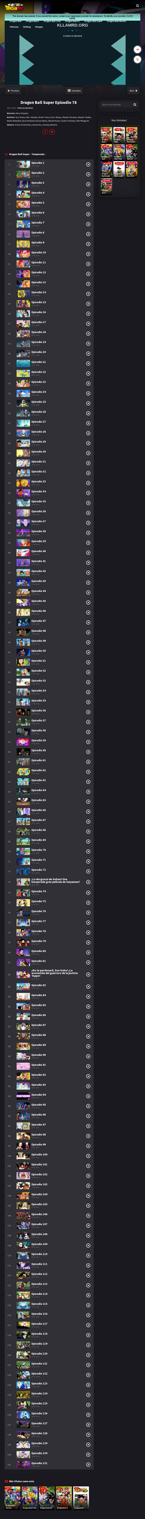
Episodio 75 (38, 901)
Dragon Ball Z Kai (52, 21)
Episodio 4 (37, 192)
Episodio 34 (38, 491)
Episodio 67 (38, 820)
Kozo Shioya (55, 117)
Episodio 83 (38, 985)
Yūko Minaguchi (82, 120)
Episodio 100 (39, 1154)
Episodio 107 (39, 1224)
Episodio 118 (39, 1333)
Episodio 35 (38, 501)
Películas (14, 26)
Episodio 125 (39, 1403)
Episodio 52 (38, 670)
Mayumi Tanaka (84, 117)
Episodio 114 (39, 1293)
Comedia (45, 124)
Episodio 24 (38, 391)
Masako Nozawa (69, 117)
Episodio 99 (38, 1144)
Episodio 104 (39, 1194)
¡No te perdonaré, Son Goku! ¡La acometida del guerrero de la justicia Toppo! (54, 973)
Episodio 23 (38, 381)
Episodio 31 (38, 461)
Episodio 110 (39, 1254)
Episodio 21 (38, 361)
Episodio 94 (38, 1094)
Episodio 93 (38, 1084)
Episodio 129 (39, 1443)
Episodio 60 (38, 750)
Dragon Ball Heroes (116, 21)
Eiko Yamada (31, 117)
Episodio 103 (39, 1184)
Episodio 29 (38, 441)
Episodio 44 (38, 591)
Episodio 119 (39, 1343)
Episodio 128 (39, 1433)
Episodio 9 (37, 242)
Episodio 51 (38, 660)
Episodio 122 (39, 1373)
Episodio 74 (38, 891)
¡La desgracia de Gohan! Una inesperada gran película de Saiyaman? (55, 880)
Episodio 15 (38, 302)
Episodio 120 (39, 1353)
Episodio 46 (38, 610)
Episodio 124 (39, 1393)
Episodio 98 (38, 1134)
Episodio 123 (39, 1383)
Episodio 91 (38, 1064)
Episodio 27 (38, 421)
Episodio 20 (38, 352)
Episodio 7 (37, 222)
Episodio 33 (38, 481)
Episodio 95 (38, 1104)
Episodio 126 (39, 1413)
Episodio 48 (38, 630)
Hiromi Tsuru (43, 117)
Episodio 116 (39, 1313)
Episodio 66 (38, 810)
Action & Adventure (23, 124)
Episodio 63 (38, 780)
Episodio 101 (39, 1164)
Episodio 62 (38, 770)
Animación (36, 124)
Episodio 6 (37, 212)
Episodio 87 (38, 1025)
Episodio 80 (38, 951)
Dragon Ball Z (32, 21)
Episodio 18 (38, 332)
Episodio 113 (39, 1283)
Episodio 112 (39, 1273)
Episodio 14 (38, 292)
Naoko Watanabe (14, 120)
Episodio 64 (38, 790)
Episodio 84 (38, 995)
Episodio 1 (37, 162)
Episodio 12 (38, 272)
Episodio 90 (38, 1054)
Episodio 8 (37, 232)
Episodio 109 (39, 1244)
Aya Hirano (20, 117)
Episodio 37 (38, 521)
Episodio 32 (38, 471)
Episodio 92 (38, 1074)
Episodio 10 (38, 252)
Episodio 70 (38, 849)
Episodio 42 (38, 571)
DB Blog (27, 26)
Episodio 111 (39, 1264)
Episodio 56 (38, 710)
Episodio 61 (38, 760)
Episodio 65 (38, 800)
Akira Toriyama (22, 113)
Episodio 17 (38, 322)
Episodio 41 (38, 561)
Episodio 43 (38, 581)
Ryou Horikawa (28, 120)
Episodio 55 (38, 700)
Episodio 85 (38, 1005)
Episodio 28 (38, 431)
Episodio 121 (39, 1363)
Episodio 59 (38, 740)
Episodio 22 (38, 371)
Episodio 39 (38, 541)
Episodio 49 (38, 640)
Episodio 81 (38, 961)
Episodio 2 (37, 172)
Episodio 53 (38, 680)
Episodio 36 (38, 511)
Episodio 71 (38, 859)
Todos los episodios (25, 108)
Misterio (53, 124)
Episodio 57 (38, 720)
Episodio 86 (38, 1015)
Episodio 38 (38, 531)
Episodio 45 (38, 600)
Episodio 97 (38, 1124)
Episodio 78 (38, 931)
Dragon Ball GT (72, 21)
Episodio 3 (37, 182)
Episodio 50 (38, 650)
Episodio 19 (38, 342)
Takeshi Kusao (54, 120)
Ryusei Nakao (41, 120)
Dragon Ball (15, 21)
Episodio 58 (38, 730)
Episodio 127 (39, 1423)
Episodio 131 (39, 1463)
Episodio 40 (38, 551)
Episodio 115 (39, 1303)
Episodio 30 (38, 451)
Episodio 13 (38, 282)
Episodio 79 (38, 941)
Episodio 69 (38, 839)
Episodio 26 (38, 411)
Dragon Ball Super (93, 21)
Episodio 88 (38, 1034)
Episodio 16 (38, 312)
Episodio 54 (38, 690)
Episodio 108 (39, 1234)
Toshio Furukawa (68, 120)
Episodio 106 (39, 1214)
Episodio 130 (39, 1453)
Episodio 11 (38, 262)
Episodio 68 (38, 829)
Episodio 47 (38, 620)
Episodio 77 (38, 921)
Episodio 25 (38, 401)
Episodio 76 (38, 911)
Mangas (39, 26)
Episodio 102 (39, 1174)
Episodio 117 (39, 1323)
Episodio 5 (37, 202)
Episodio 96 (38, 1114)
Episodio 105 (39, 1204)
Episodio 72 (38, 869)
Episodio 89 (38, 1044)
